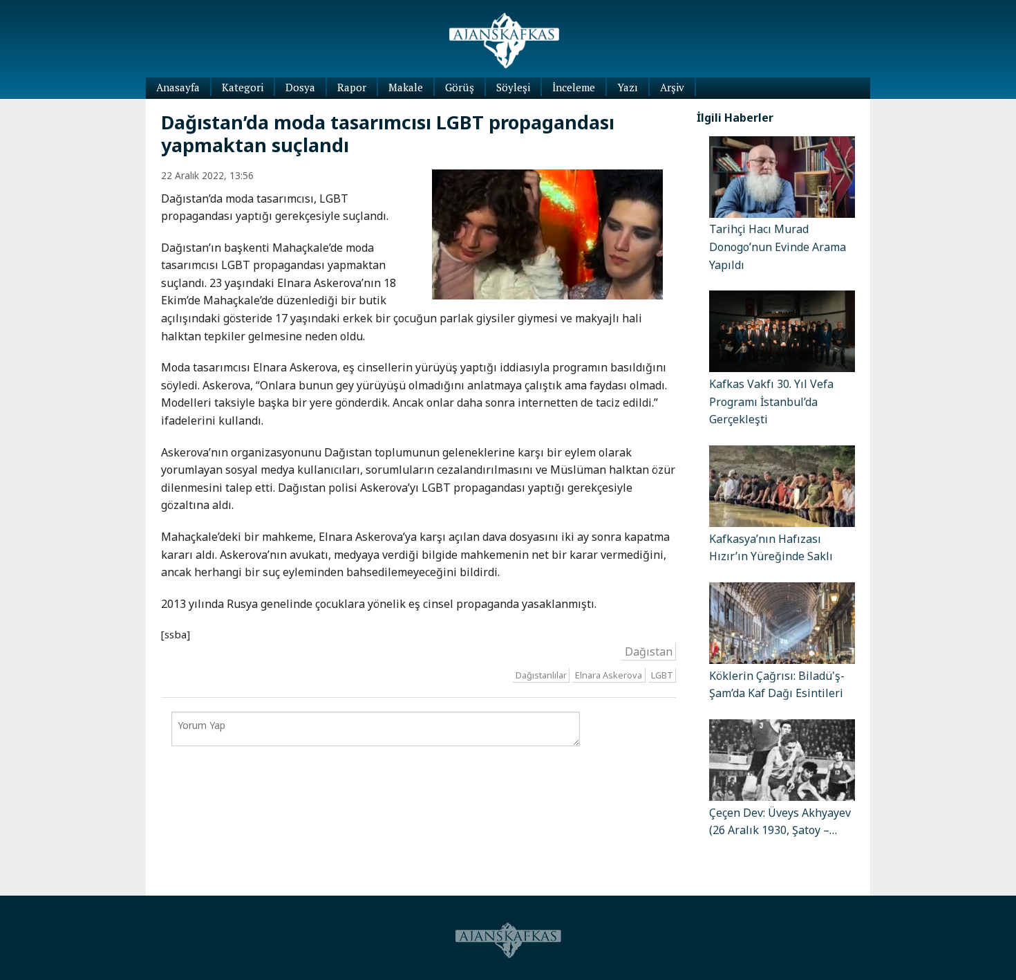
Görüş (459, 87)
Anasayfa (178, 87)
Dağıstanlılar (541, 675)
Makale (405, 87)
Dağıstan (648, 650)
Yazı (627, 87)
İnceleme (573, 87)
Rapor (351, 87)
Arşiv (672, 87)
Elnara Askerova (608, 675)
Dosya (300, 87)
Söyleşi (513, 87)
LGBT (662, 675)
